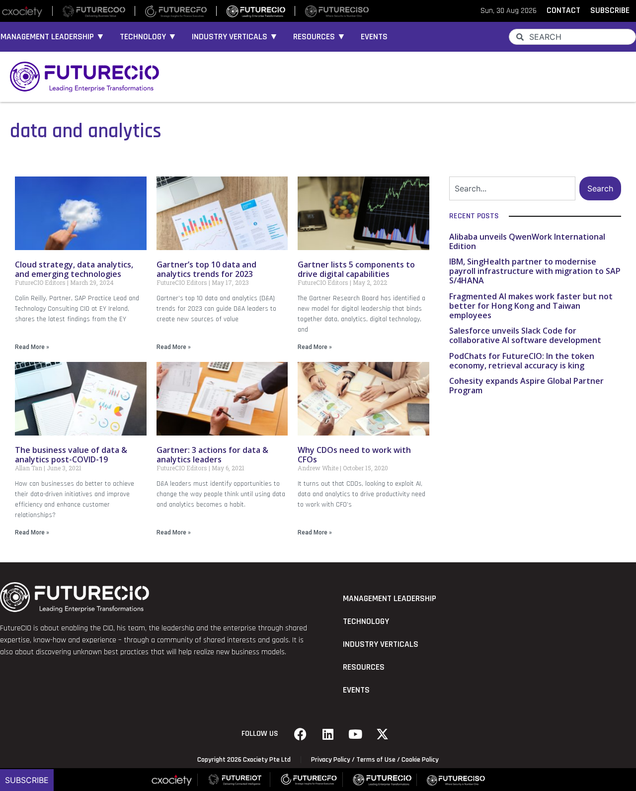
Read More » (32, 347)
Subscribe (27, 780)
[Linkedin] (328, 733)
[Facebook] (300, 733)
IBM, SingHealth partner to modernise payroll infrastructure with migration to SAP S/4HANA (535, 271)
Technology (366, 621)
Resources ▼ (319, 36)
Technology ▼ (148, 36)
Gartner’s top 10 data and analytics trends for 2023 (206, 269)
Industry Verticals (380, 644)
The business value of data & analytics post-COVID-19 (71, 454)
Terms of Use (376, 759)
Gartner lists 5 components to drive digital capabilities (356, 269)
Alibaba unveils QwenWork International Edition (527, 241)
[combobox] (572, 37)
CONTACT (563, 10)
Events (374, 36)
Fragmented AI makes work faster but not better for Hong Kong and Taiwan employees (531, 306)
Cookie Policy (420, 759)
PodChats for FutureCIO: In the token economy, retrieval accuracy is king (521, 361)
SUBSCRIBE (610, 10)
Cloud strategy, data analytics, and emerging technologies (74, 269)
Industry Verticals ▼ (235, 36)
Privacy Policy (330, 759)
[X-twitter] (382, 733)
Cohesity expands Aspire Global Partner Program (526, 385)
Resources (364, 667)
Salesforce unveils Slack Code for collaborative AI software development (525, 335)
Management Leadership (389, 598)
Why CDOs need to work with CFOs (354, 454)
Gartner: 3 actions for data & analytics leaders (212, 454)
